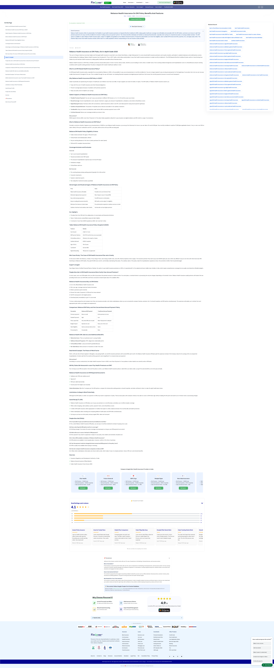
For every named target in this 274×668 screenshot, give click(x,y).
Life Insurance (125, 643)
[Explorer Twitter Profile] (181, 656)
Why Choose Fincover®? (10, 101)
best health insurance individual (254, 37)
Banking (171, 643)
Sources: (7, 95)
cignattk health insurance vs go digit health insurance (223, 87)
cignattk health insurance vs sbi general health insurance (224, 109)
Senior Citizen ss (157, 645)
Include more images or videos (260, 656)
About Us (93, 655)
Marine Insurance (126, 645)
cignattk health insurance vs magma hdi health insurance (224, 93)
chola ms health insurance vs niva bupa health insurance (224, 65)
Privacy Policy (155, 655)
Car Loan (140, 637)
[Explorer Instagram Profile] (177, 656)
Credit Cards (172, 635)
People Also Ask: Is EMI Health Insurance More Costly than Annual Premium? (22, 60)
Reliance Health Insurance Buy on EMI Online (15, 64)
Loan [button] (146, 2)
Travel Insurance (125, 650)
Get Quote (82, 488)
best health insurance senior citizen (219, 40)
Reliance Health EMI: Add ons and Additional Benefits (17, 71)
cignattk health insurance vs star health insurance (255, 109)
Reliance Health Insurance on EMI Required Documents (17, 81)
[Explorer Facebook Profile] (169, 656)
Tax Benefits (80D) (168, 7)
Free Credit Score (173, 637)
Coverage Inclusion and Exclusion (12, 43)
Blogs (105, 655)
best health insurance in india (238, 31)
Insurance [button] (130, 2)
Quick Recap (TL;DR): (9, 88)
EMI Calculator (141, 639)
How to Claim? (158, 7)
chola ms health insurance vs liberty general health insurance (225, 56)
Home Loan (140, 643)
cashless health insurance (237, 40)
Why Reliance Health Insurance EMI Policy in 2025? (16, 29)
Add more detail (257, 647)
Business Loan (141, 635)
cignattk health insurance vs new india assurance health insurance (226, 97)
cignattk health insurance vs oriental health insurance (255, 100)
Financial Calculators (158, 635)
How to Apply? (140, 7)
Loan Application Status (174, 639)
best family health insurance (242, 28)
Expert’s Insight (9, 57)
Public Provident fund (158, 641)
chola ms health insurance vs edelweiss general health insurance (226, 47)
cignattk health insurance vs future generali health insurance (225, 84)
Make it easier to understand (260, 652)
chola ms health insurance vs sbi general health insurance (224, 75)
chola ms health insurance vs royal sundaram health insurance (225, 72)
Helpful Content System (118, 588)
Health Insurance (126, 639)
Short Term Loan (141, 650)
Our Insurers (125, 647)
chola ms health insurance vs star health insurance (255, 75)
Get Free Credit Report (165, 2)
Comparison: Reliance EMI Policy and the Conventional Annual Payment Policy (22, 67)
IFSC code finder (172, 650)
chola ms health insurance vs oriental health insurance (255, 65)
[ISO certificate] (110, 647)
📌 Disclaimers (8, 98)
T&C (138, 655)
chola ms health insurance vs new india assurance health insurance (226, 62)
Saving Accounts (157, 643)
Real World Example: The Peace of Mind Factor (15, 74)
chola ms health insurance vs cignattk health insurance (223, 43)
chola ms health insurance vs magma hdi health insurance (224, 59)
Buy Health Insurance (105, 7)
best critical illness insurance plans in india (220, 28)
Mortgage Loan (141, 645)
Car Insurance (125, 637)
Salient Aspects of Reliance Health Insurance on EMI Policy (18, 33)
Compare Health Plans (136, 19)
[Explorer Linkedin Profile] (173, 656)
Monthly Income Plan (158, 637)
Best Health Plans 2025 (117, 7)
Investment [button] (139, 2)
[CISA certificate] (98, 647)
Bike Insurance (125, 635)
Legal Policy (133, 655)
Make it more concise (258, 643)
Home (124, 2)
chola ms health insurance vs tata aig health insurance (223, 78)
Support (107, 2)
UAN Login (156, 650)
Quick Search (268, 665)
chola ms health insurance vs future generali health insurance (225, 50)
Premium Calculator (130, 7)
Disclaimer (126, 655)
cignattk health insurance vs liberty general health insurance (225, 90)
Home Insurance (125, 641)
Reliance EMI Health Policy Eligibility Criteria (15, 40)
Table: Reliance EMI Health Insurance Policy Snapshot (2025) (18, 50)
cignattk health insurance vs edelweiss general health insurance (226, 81)
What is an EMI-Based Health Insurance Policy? (15, 26)
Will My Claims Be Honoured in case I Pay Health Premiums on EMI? (20, 77)
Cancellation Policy (145, 655)
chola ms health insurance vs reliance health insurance (223, 68)
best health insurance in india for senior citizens (248, 34)
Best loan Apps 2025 (173, 641)
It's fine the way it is (257, 661)
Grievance (110, 655)
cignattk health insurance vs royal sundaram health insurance (225, 106)
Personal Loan (141, 647)
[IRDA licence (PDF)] (104, 647)
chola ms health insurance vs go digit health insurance (223, 53)
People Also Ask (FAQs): (10, 91)
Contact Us (99, 655)
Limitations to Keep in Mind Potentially (13, 84)
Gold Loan (140, 641)
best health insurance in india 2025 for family (221, 34)
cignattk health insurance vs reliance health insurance (223, 103)
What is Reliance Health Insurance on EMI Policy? (16, 36)
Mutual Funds (156, 639)
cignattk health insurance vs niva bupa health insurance (224, 100)
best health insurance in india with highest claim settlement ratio (226, 37)
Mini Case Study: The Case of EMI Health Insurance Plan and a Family (20, 53)
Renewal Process (149, 7)
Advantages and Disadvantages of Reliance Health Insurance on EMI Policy (22, 47)
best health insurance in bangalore (218, 31)
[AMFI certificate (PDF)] (93, 647)
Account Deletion (118, 655)
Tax (170, 647)
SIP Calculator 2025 (158, 647)
